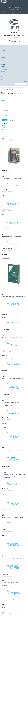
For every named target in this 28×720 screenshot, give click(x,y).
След (6, 139)
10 (20, 139)
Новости (3, 76)
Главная (14, 4)
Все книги (16, 86)
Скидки (3, 66)
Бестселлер (6, 115)
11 (21, 139)
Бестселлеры (4, 69)
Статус (3, 108)
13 (25, 139)
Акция (5, 112)
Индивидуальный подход (7, 302)
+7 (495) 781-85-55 (14, 9)
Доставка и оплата (5, 79)
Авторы (3, 64)
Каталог (3, 46)
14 (2, 141)
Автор (3, 96)
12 (23, 139)
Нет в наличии (5, 147)
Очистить (11, 120)
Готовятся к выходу (6, 74)
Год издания (4, 104)
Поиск (25, 81)
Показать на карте (14, 37)
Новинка (4, 145)
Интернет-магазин (9, 86)
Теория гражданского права (10, 89)
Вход (14, 12)
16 (5, 141)
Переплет (4, 100)
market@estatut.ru (14, 7)
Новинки (3, 71)
